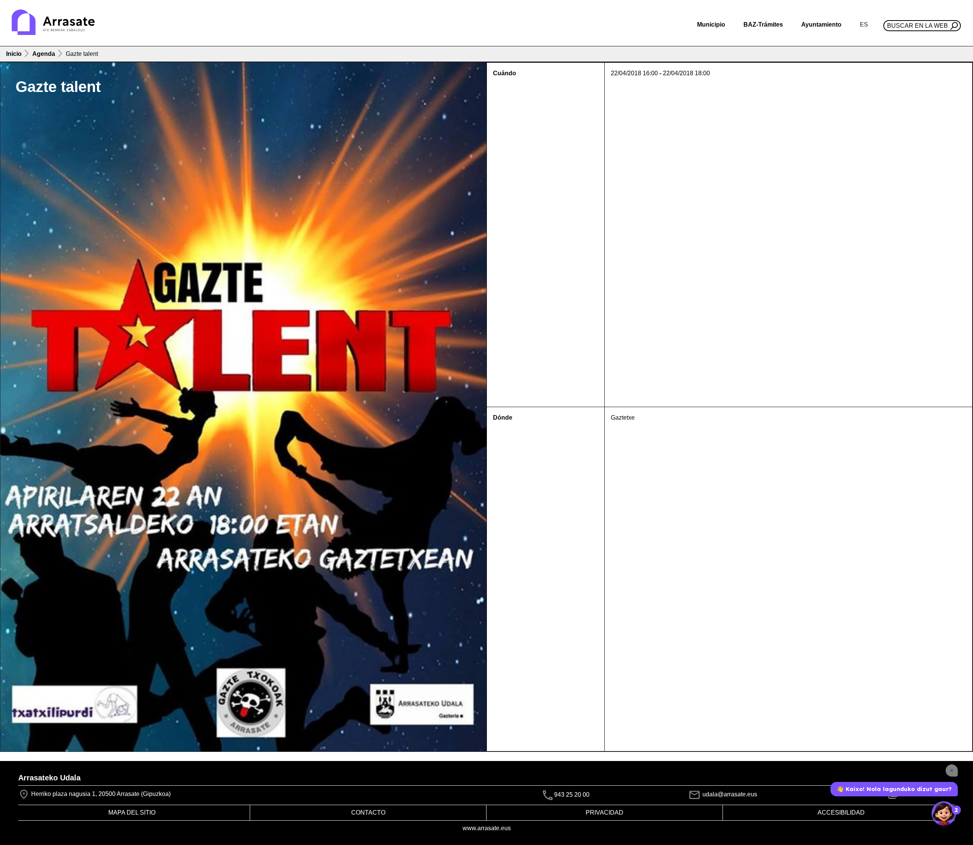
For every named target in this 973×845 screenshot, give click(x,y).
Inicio (14, 54)
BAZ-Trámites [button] (763, 24)
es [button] (864, 24)
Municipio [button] (711, 24)
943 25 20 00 (572, 794)
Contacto (368, 812)
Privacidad (604, 812)
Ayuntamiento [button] (821, 24)
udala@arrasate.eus (729, 794)
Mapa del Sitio (131, 812)
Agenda (43, 54)
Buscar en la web (917, 25)
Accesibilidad (841, 812)
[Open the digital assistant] (944, 813)
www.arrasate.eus (487, 828)
